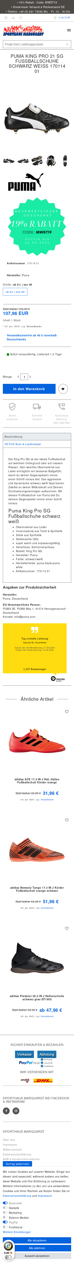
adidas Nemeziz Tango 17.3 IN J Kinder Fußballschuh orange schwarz (37, 889)
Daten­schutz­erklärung (17, 1196)
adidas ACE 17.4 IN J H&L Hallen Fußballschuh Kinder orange (37, 781)
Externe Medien (19, 1218)
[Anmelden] (6, 17)
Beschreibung (13, 436)
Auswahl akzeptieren (37, 1256)
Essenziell (15, 1203)
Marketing (15, 1213)
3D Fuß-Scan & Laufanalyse (23, 444)
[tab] (37, 437)
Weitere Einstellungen (17, 1232)
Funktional (15, 1227)
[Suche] (67, 44)
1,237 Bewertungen (34, 669)
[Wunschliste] (19, 17)
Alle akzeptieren (37, 1240)
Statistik (14, 1208)
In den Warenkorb (29, 388)
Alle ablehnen (37, 1248)
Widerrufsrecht (12, 1149)
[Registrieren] (13, 17)
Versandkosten (34, 326)
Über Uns (9, 1140)
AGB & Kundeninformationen (21, 1159)
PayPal (13, 1222)
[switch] (8, 1257)
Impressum (10, 1144)
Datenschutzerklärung (17, 1154)
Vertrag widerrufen (17, 1164)
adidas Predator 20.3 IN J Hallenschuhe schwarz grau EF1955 (37, 997)
